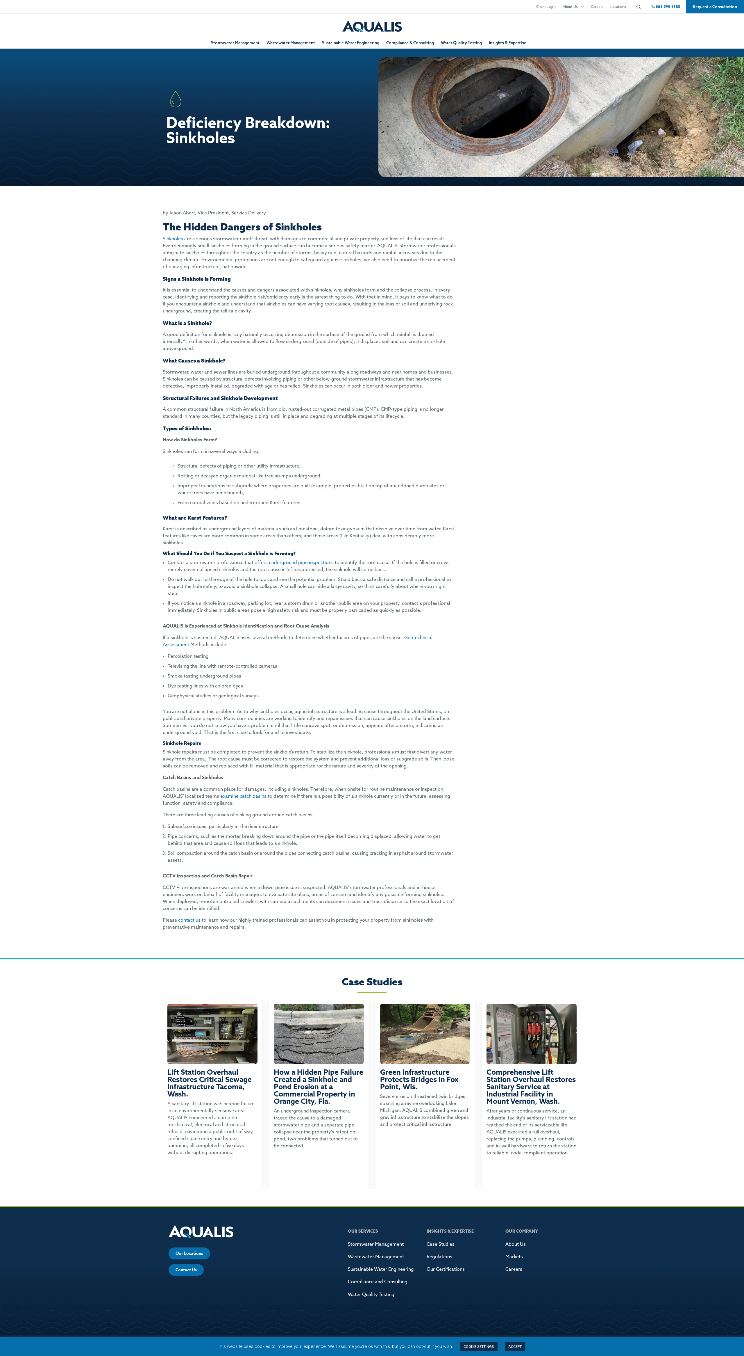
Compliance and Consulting (377, 1281)
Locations (618, 6)
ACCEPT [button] (515, 1346)
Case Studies (441, 1244)
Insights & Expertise (507, 42)
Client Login (546, 6)
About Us (570, 6)
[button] (166, 1030)
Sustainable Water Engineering (350, 42)
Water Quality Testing (461, 42)
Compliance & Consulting (410, 42)
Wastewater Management (291, 42)
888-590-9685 (667, 6)
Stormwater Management (235, 42)
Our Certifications (446, 1269)
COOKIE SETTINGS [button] (479, 1346)
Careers (597, 6)
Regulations (439, 1256)
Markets (514, 1256)
